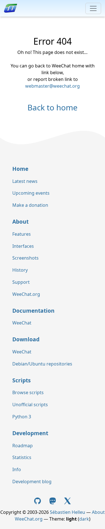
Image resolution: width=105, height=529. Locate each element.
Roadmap (22, 445)
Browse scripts (28, 392)
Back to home (52, 107)
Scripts (21, 380)
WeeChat (21, 323)
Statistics (21, 457)
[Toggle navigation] (93, 8)
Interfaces (23, 246)
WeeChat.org (26, 294)
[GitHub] (38, 500)
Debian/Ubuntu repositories (42, 364)
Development (30, 433)
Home (20, 168)
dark (84, 519)
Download (25, 339)
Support (21, 282)
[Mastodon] (53, 500)
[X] (67, 500)
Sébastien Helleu (67, 512)
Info (16, 469)
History (20, 270)
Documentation (33, 310)
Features (21, 234)
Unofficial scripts (30, 404)
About (20, 221)
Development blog (32, 481)
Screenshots (25, 258)
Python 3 (21, 417)
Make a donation (30, 205)
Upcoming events (31, 193)
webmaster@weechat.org (52, 86)
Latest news (25, 181)
